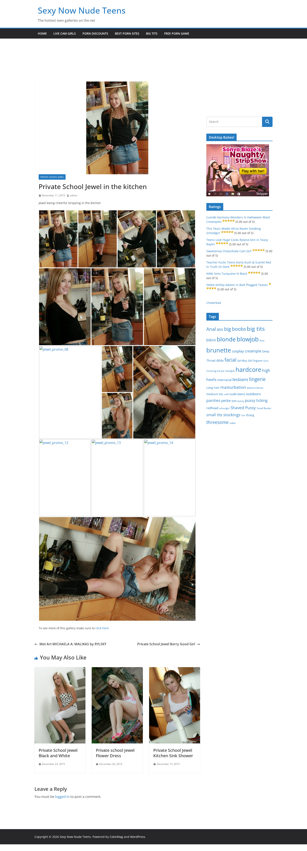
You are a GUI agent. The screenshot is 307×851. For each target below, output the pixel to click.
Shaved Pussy (243, 407)
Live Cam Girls (64, 33)
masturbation (233, 387)
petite (226, 400)
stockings (231, 414)
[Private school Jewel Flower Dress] (117, 670)
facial (230, 360)
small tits (214, 414)
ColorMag (116, 837)
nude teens (237, 394)
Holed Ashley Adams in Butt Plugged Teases (237, 285)
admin (73, 195)
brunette (218, 350)
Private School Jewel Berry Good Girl (166, 644)
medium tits (214, 394)
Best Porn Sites (127, 33)
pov (234, 401)
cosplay (238, 351)
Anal (211, 329)
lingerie (257, 379)
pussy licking (256, 400)
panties (213, 400)
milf (226, 394)
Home (42, 33)
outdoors (253, 393)
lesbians (240, 379)
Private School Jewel (52, 176)
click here (102, 628)
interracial (224, 380)
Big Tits (151, 33)
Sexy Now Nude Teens (82, 10)
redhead (212, 408)
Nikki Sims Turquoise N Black (226, 274)
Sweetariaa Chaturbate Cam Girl (228, 251)
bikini (211, 339)
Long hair (212, 388)
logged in (62, 796)
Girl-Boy (242, 360)
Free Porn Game (176, 33)
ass (220, 329)
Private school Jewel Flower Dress (115, 752)
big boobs (235, 329)
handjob (230, 370)
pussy (240, 401)
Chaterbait (213, 303)
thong (250, 415)
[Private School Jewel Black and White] (59, 670)
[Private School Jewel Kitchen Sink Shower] (174, 670)
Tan (243, 415)
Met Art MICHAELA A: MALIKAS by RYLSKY (72, 644)
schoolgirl (224, 408)
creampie (253, 350)
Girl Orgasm (255, 360)
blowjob (248, 339)
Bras (262, 340)
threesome (217, 422)
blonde (226, 339)
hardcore (248, 369)
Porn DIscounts (95, 33)
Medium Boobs (255, 387)
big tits (256, 328)
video (233, 423)
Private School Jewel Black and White (58, 752)
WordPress (137, 837)
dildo (220, 360)
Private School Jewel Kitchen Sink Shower (173, 752)
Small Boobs (264, 408)
